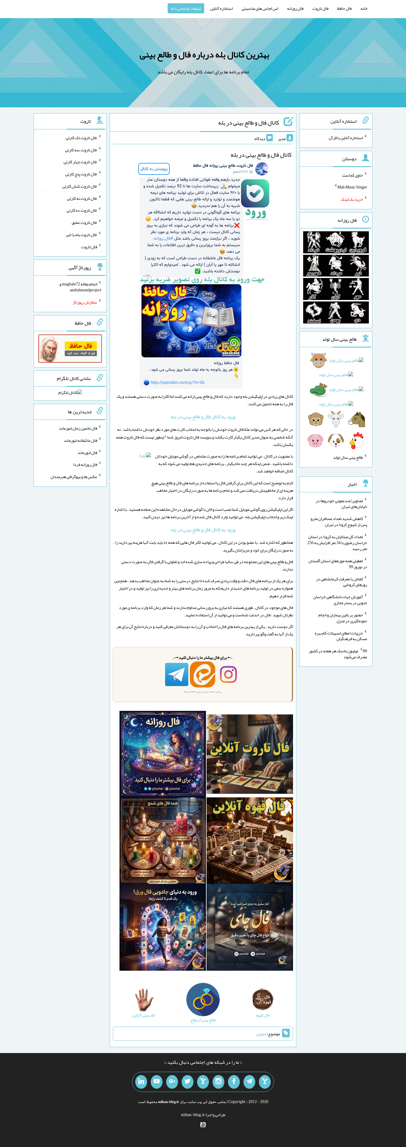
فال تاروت (320, 8)
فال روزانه (295, 8)
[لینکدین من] (141, 1082)
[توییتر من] (187, 1082)
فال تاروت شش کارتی (79, 186)
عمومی (261, 1034)
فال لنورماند (87, 452)
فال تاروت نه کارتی (82, 198)
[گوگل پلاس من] (172, 1082)
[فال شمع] (162, 842)
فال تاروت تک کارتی (81, 137)
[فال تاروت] (250, 755)
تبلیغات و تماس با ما (186, 8)
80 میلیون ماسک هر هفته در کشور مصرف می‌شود (338, 654)
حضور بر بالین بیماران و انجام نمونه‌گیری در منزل (342, 618)
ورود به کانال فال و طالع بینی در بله (203, 417)
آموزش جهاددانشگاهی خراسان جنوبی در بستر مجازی (340, 600)
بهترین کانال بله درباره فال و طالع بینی (204, 54)
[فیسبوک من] (234, 1082)
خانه (364, 8)
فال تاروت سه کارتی (81, 149)
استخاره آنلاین (221, 8)
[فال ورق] (162, 928)
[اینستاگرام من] (218, 1082)
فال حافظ (344, 8)
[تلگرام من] (249, 1082)
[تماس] (203, 1082)
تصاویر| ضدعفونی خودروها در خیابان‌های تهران (341, 503)
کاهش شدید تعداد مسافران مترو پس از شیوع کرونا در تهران (339, 521)
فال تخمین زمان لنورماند (78, 428)
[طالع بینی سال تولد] (336, 402)
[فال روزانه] (162, 755)
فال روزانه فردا (85, 464)
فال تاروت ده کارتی (82, 210)
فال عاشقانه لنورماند (80, 440)
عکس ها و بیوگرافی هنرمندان (74, 476)
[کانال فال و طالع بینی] (203, 277)
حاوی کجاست (352, 175)
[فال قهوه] (250, 842)
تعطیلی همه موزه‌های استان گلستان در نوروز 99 (338, 564)
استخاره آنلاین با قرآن (346, 137)
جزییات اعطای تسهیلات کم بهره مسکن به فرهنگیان (341, 636)
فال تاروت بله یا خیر (81, 234)
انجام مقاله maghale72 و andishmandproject (80, 287)
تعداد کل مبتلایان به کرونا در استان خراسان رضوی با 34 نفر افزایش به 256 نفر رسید (337, 542)
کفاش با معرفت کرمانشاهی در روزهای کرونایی (341, 581)
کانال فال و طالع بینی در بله (248, 122)
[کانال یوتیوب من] (157, 1082)
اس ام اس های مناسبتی (260, 8)
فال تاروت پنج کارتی (81, 174)
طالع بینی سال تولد (348, 457)
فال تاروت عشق (84, 222)
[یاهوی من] (265, 1082)
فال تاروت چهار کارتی (80, 162)
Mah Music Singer (352, 187)
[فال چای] (250, 928)
